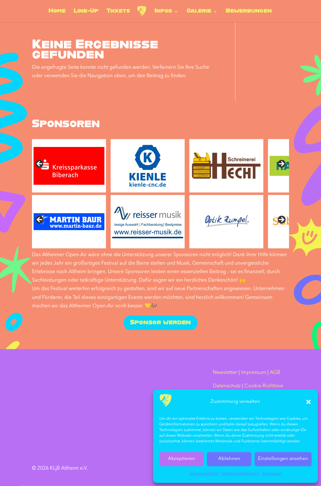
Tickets (118, 11)
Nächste (281, 220)
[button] (308, 402)
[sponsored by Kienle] (148, 165)
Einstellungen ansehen (283, 458)
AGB (275, 372)
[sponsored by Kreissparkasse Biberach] (69, 165)
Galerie (199, 11)
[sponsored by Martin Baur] (69, 221)
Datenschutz (227, 386)
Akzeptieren (181, 458)
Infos (163, 11)
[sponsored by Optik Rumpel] (226, 221)
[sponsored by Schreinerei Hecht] (226, 165)
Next (281, 164)
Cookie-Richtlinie (204, 474)
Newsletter (225, 372)
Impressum (272, 474)
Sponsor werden (160, 323)
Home (57, 11)
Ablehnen (229, 458)
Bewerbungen (249, 11)
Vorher (40, 220)
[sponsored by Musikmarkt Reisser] (148, 221)
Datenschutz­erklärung (240, 474)
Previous (40, 164)
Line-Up (86, 11)
